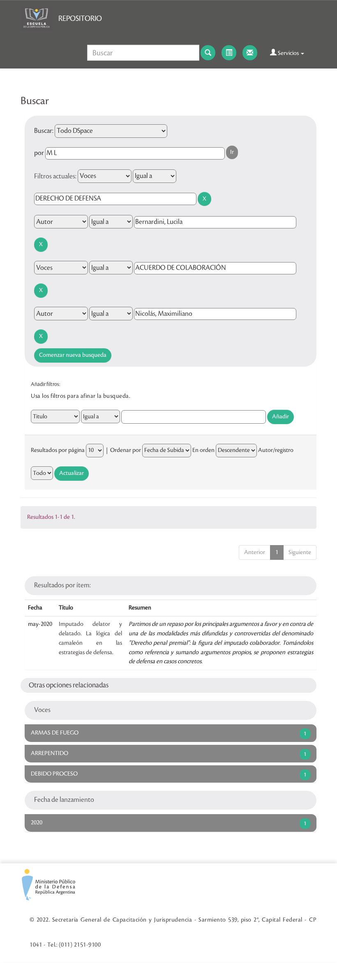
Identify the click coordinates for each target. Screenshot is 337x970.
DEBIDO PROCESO (54, 774)
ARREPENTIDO (49, 753)
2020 (36, 822)
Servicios (288, 53)
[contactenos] (249, 52)
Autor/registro (275, 450)
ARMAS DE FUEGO (54, 733)
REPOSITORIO (80, 18)
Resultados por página (58, 450)
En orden (203, 450)
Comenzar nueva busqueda (72, 355)
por (39, 153)
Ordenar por (125, 450)
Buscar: (43, 131)
